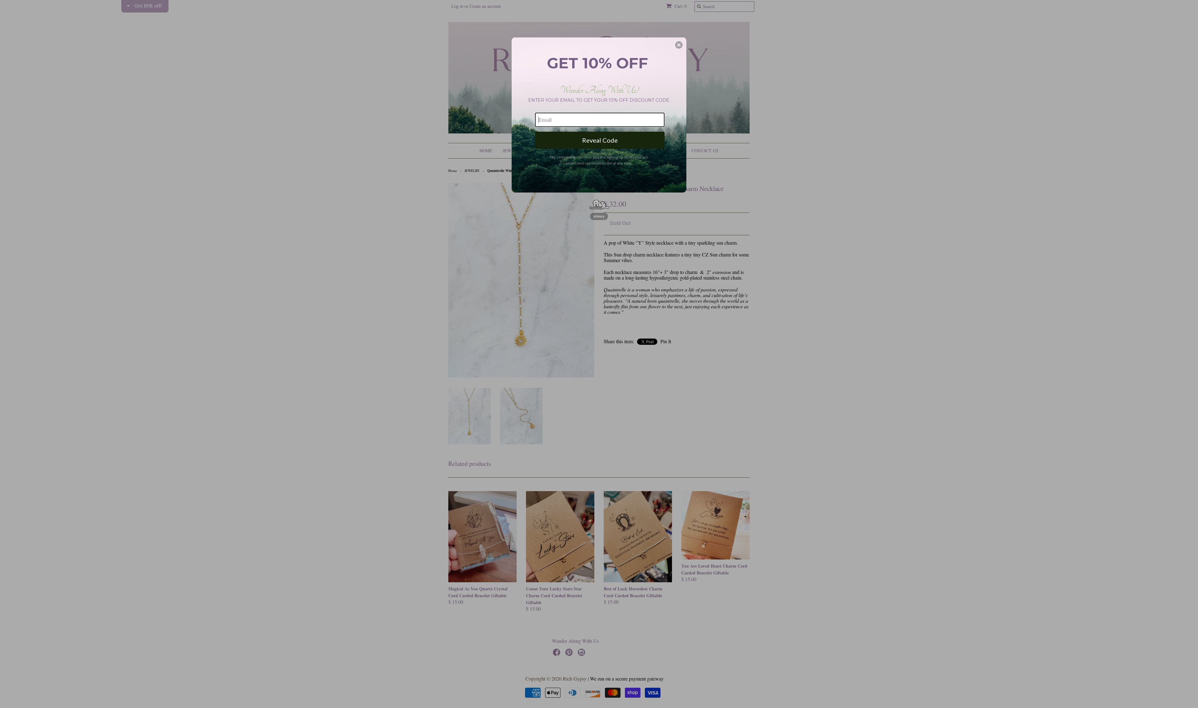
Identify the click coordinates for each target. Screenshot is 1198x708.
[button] (679, 45)
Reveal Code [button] (600, 140)
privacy (599, 216)
